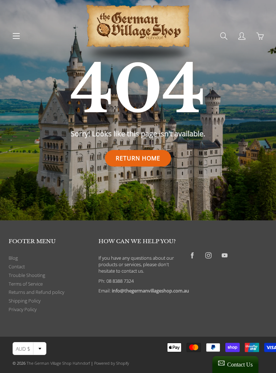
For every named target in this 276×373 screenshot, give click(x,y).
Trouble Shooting (27, 275)
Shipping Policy (25, 301)
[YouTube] (224, 255)
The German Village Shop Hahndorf (58, 363)
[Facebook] (192, 255)
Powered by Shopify (111, 363)
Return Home (138, 158)
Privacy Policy (23, 309)
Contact (17, 267)
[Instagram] (208, 255)
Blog (13, 258)
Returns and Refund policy (36, 292)
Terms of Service (26, 284)
